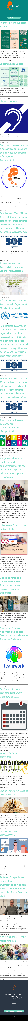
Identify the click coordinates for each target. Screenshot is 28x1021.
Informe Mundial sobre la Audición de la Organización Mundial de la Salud (14, 304)
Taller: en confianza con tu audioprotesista (13, 527)
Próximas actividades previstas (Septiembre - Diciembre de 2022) (11, 693)
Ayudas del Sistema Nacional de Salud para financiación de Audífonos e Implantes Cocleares (14, 633)
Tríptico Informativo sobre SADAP (13, 24)
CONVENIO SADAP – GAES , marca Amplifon (13, 938)
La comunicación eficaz (11, 63)
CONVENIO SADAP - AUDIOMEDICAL (10, 833)
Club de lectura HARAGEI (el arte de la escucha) (14, 792)
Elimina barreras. (8, 100)
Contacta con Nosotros (14, 1011)
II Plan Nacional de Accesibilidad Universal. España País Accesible (11, 267)
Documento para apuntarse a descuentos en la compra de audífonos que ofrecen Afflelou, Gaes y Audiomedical (14, 153)
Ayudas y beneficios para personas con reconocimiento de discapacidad (12, 426)
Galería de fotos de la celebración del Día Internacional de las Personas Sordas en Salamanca (10, 585)
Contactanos (14, 18)
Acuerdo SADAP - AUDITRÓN (8, 755)
